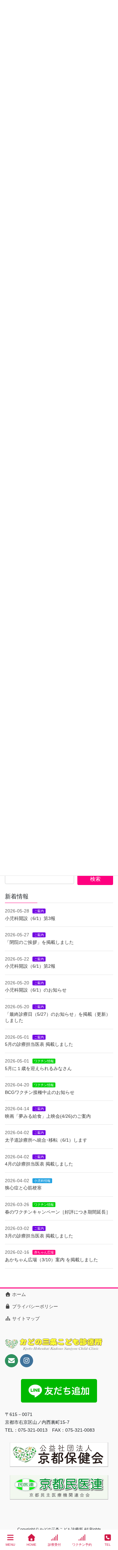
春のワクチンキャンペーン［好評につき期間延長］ (57, 1212)
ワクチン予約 (82, 1544)
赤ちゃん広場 (44, 1252)
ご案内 (39, 911)
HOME (31, 1544)
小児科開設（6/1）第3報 (30, 918)
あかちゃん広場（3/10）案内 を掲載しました (51, 1259)
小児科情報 (42, 1181)
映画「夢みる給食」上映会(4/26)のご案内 (48, 1116)
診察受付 (54, 1544)
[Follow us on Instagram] (26, 1360)
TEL (108, 1544)
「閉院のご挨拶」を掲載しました (39, 942)
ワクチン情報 (44, 1061)
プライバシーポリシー (34, 1306)
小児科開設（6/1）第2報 (30, 966)
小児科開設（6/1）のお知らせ (36, 990)
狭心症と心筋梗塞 (23, 1187)
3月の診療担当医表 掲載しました (39, 1235)
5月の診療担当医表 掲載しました (39, 1044)
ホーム (18, 1294)
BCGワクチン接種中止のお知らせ (39, 1092)
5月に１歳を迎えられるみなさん (38, 1068)
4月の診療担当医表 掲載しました (39, 1164)
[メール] (11, 1360)
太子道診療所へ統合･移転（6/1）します (46, 1140)
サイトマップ (25, 1318)
